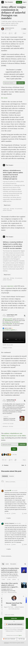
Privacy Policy (19, 631)
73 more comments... (6, 556)
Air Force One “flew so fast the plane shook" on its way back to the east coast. (9, 574)
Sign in (24, 2)
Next (23, 465)
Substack (6, 642)
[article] (14, 573)
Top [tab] (3, 564)
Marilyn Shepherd (9, 523)
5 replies (8, 518)
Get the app (22, 639)
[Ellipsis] (26, 490)
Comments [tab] (5, 476)
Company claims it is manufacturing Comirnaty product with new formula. (8, 589)
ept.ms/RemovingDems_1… (10, 330)
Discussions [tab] (13, 564)
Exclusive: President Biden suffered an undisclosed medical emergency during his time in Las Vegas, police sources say (10, 570)
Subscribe (19, 2)
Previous (6, 465)
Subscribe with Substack (15, 624)
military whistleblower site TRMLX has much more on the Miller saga (13, 435)
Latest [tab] (7, 564)
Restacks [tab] (11, 476)
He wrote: (4, 98)
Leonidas (7, 490)
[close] (23, 596)
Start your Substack (10, 639)
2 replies (8, 549)
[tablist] (8, 476)
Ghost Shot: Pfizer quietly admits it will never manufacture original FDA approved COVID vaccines (10, 585)
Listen (24, 29)
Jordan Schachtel (9, 28)
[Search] (25, 564)
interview (10, 286)
